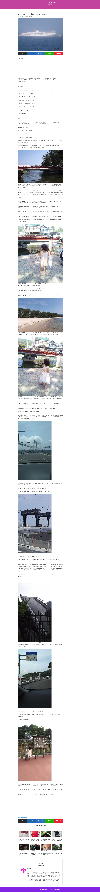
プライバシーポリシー (46, 7)
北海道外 (20, 817)
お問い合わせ (55, 7)
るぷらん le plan (50, 2)
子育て (25, 817)
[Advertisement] (40, 69)
